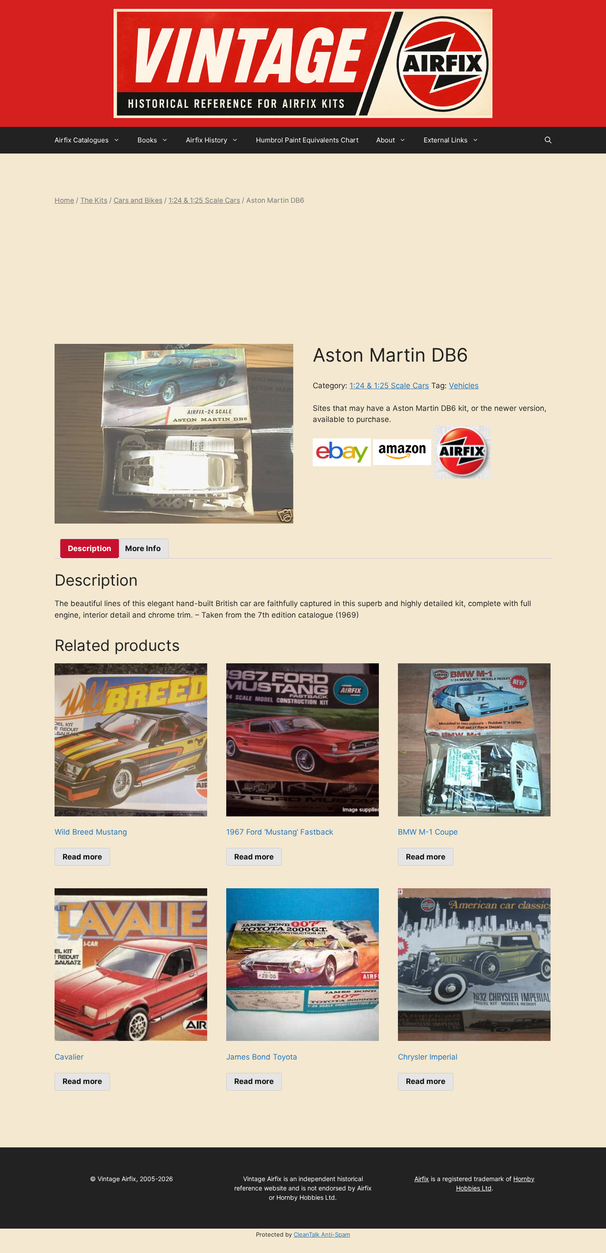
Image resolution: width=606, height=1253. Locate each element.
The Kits (93, 200)
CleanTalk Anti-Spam (322, 1234)
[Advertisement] (303, 275)
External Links (446, 140)
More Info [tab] (143, 548)
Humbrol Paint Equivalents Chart (307, 140)
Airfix (421, 1178)
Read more (82, 856)
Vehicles (464, 385)
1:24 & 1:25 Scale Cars (204, 200)
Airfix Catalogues (82, 140)
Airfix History (206, 140)
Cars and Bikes (138, 200)
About (385, 140)
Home (64, 200)
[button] (548, 140)
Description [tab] (89, 548)
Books (147, 140)
